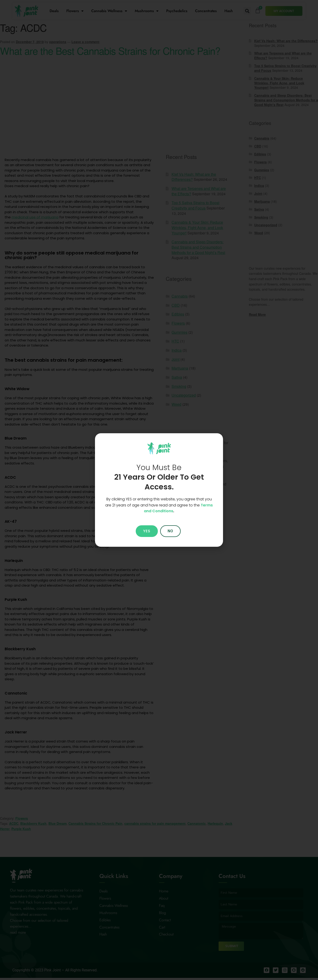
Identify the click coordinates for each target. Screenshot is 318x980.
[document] (159, 490)
